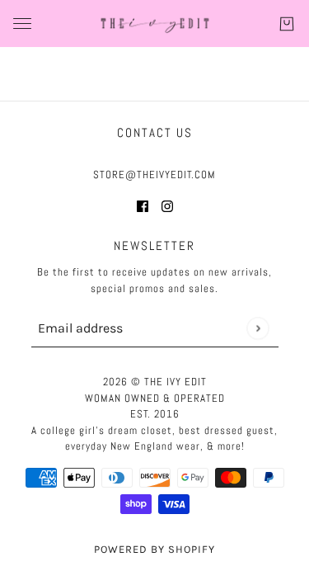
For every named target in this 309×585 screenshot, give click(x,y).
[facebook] (142, 206)
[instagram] (167, 206)
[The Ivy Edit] (155, 23)
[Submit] (257, 328)
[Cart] (287, 24)
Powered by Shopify (154, 549)
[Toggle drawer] (22, 23)
